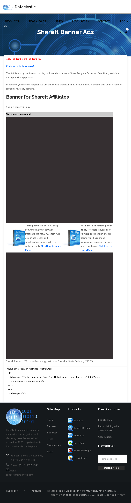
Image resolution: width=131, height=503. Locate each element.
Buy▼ (60, 21)
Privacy (121, 495)
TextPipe (78, 420)
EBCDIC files (105, 419)
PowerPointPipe (82, 450)
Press (50, 438)
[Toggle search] (119, 31)
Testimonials (54, 445)
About (50, 419)
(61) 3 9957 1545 (28, 465)
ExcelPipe (79, 443)
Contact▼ (104, 21)
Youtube (36, 491)
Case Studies (105, 436)
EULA (50, 451)
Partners (51, 426)
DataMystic (25, 7)
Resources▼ (81, 21)
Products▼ (13, 21)
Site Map (52, 432)
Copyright (56, 495)
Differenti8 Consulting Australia (96, 491)
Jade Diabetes (68, 491)
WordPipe (79, 435)
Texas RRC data (82, 428)
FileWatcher (80, 458)
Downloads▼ (38, 21)
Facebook (12, 491)
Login (124, 21)
